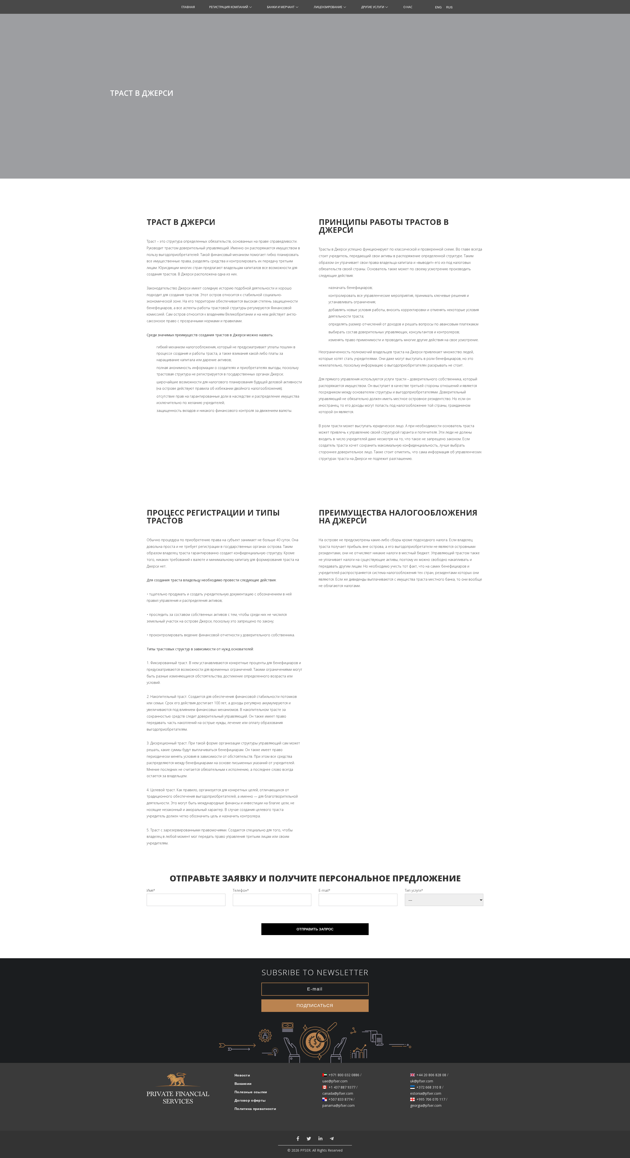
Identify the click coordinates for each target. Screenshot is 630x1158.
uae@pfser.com (334, 1081)
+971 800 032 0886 (344, 1075)
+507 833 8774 (340, 1099)
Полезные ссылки (251, 1092)
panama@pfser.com (338, 1105)
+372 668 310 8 (428, 1087)
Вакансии (243, 1084)
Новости (242, 1075)
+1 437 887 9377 (342, 1087)
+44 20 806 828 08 (431, 1075)
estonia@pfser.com (425, 1093)
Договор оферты (250, 1100)
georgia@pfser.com (425, 1105)
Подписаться (315, 1005)
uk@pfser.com (421, 1081)
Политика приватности (255, 1109)
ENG (437, 7)
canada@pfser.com (337, 1093)
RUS (448, 7)
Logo (178, 1091)
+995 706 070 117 (430, 1099)
